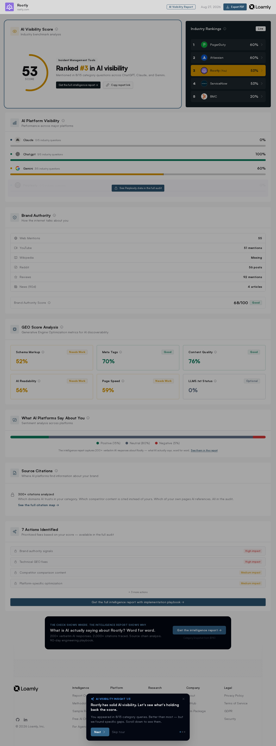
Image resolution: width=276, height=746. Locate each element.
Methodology (82, 703)
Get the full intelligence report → (78, 85)
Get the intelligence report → (199, 630)
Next (97, 732)
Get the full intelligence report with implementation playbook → (138, 602)
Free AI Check (82, 719)
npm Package (196, 711)
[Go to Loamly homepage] (29, 689)
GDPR (228, 711)
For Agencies (81, 726)
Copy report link (120, 85)
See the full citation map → (38, 505)
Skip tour (118, 732)
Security (230, 719)
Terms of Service (236, 703)
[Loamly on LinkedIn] (25, 720)
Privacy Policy (234, 695)
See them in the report (204, 450)
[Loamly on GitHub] (18, 720)
